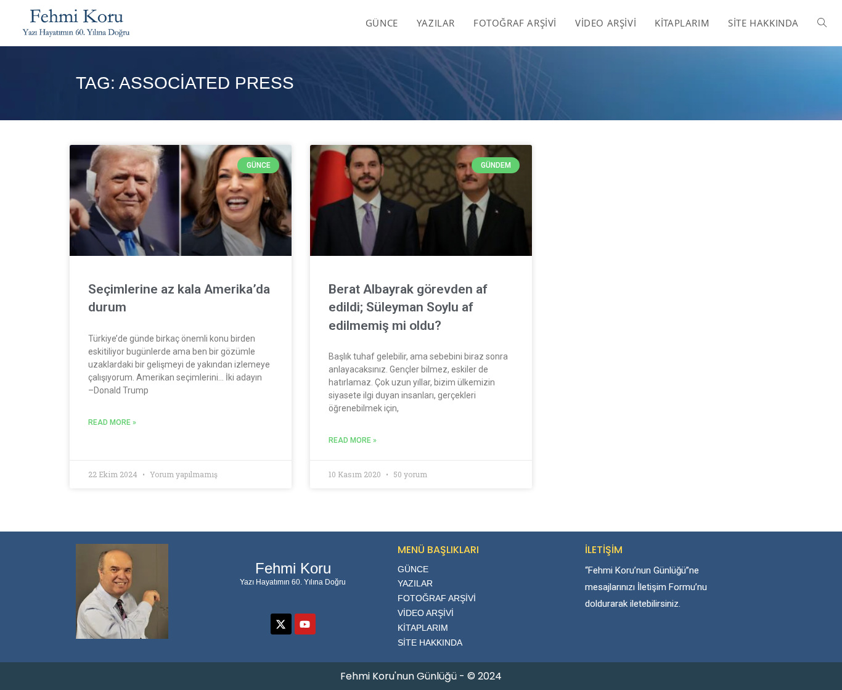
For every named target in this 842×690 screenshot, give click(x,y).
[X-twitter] (281, 624)
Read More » (112, 422)
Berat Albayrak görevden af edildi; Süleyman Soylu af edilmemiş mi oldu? (408, 307)
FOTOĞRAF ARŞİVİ (437, 598)
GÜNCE (413, 569)
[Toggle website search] (822, 23)
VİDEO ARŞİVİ (426, 613)
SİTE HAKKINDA (430, 642)
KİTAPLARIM (423, 628)
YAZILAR (415, 583)
